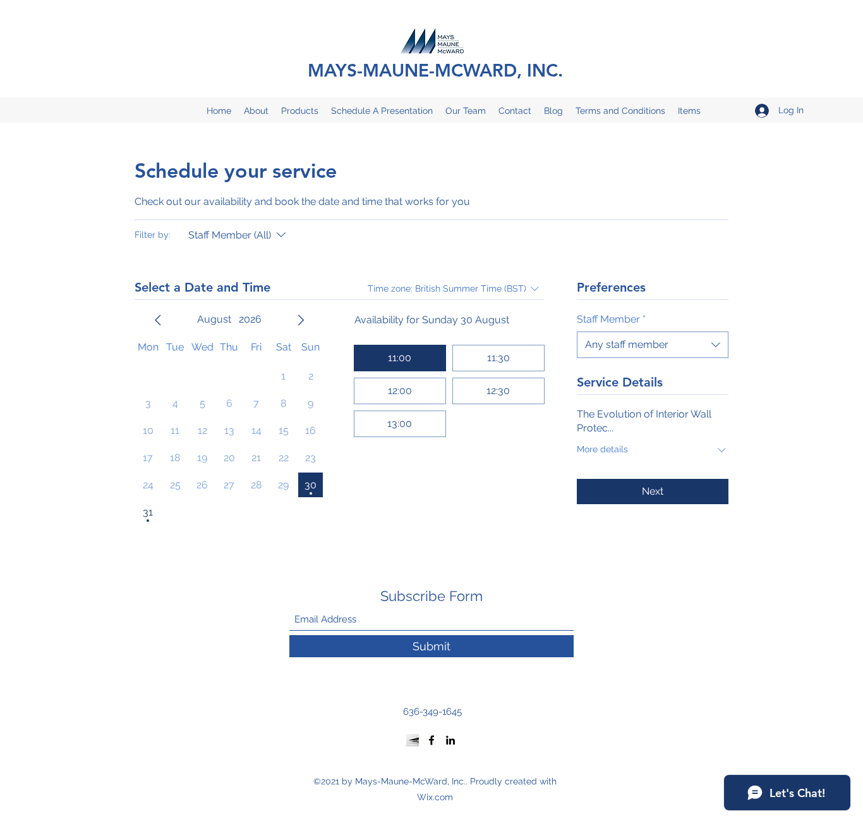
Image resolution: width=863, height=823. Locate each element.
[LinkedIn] (450, 740)
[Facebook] (431, 740)
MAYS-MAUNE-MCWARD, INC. (435, 70)
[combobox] (652, 344)
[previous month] (158, 320)
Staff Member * (611, 319)
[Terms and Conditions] (412, 740)
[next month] (300, 320)
